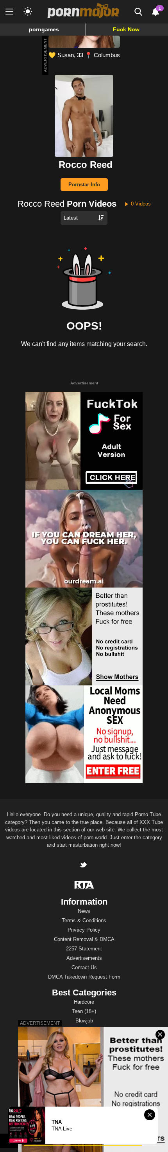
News (84, 911)
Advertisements (84, 958)
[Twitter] (84, 866)
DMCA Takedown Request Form (84, 977)
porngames (44, 29)
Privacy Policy (84, 930)
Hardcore (84, 1002)
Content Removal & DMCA (84, 939)
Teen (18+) (84, 1011)
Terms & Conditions (84, 920)
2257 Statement (84, 949)
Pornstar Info (84, 184)
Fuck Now (126, 29)
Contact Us (84, 967)
